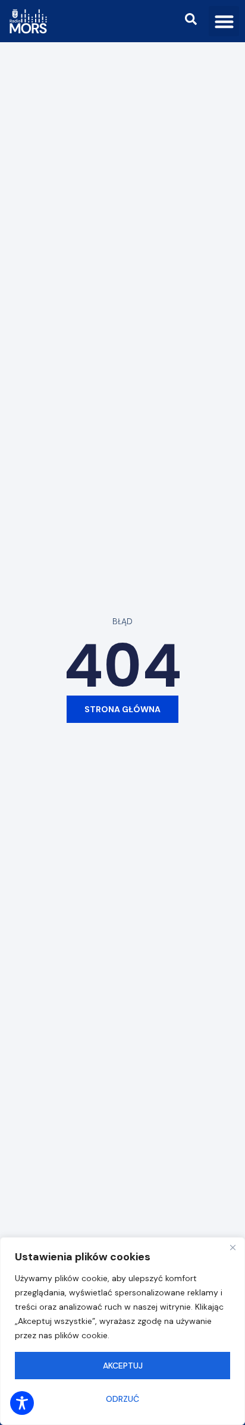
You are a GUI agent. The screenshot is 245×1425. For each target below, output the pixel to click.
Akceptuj (123, 1365)
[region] (122, 1331)
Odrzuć (122, 1398)
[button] (224, 21)
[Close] (232, 1247)
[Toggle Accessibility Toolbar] (22, 1403)
